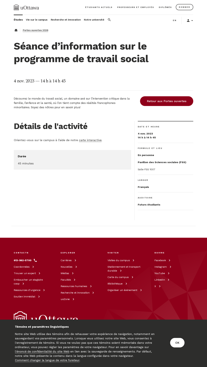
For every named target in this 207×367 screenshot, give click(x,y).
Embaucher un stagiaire (28, 281)
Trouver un (25, 273)
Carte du (118, 277)
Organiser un (122, 290)
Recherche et (75, 292)
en (175, 20)
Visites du (119, 260)
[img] (26, 7)
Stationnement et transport (124, 268)
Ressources (27, 290)
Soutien (24, 296)
